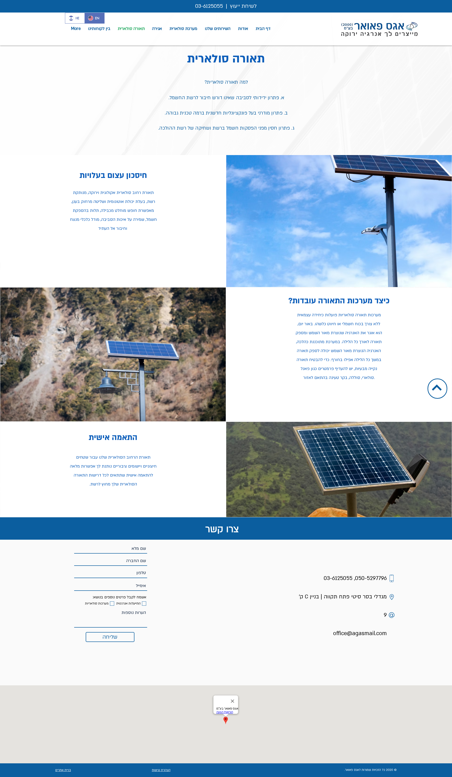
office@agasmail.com (360, 633)
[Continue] (437, 388)
